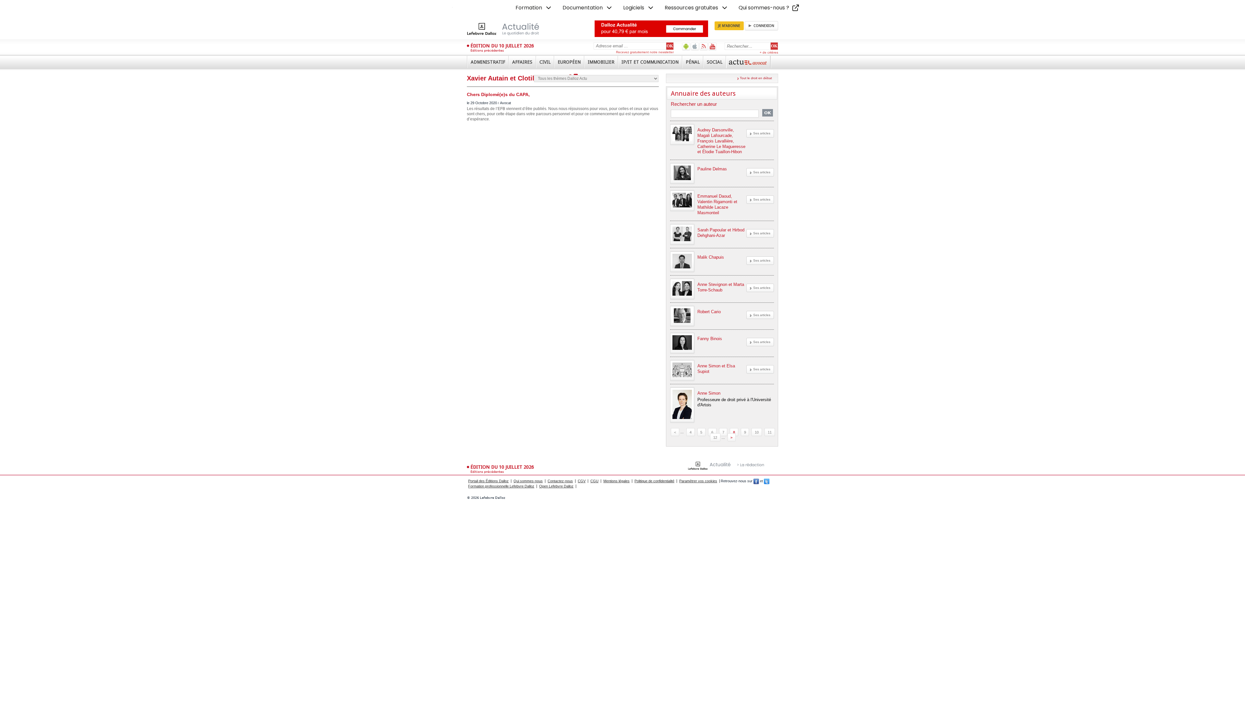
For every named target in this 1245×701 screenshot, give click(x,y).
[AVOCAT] (748, 62)
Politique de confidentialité (654, 481)
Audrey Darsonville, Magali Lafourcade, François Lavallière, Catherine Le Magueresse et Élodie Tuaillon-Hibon (721, 141)
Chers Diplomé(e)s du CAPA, (498, 94)
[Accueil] (510, 29)
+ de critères (769, 52)
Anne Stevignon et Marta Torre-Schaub (720, 287)
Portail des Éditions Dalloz (488, 481)
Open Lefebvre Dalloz (556, 486)
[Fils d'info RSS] (703, 46)
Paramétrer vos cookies (698, 481)
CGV (582, 481)
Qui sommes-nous (528, 481)
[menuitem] (534, 8)
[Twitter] (766, 481)
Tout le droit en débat (756, 78)
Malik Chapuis (710, 257)
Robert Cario (709, 311)
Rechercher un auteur (694, 104)
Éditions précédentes (487, 50)
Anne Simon (708, 393)
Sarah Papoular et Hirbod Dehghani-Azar (720, 233)
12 (715, 437)
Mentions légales (616, 481)
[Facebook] (756, 481)
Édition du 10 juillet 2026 (502, 46)
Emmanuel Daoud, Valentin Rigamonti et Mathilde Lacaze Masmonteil (717, 204)
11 (770, 432)
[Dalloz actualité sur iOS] (695, 46)
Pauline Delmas (712, 168)
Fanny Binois (709, 338)
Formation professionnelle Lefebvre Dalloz (501, 486)
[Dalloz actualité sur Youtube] (712, 46)
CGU (594, 481)
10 (757, 432)
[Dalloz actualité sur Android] (686, 46)
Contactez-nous (560, 481)
